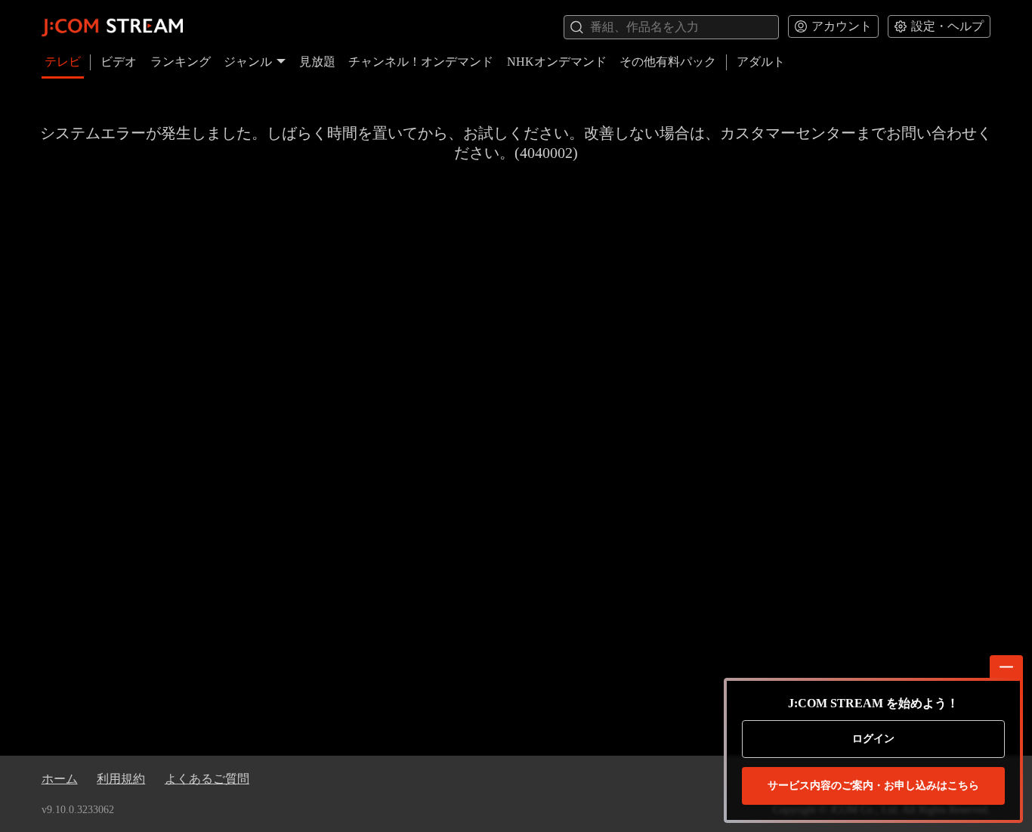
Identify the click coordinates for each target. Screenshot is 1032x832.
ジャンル (248, 61)
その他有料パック (668, 61)
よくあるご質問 (207, 778)
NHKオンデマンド (557, 61)
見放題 (317, 61)
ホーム (60, 778)
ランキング (180, 61)
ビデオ (118, 61)
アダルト (761, 61)
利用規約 (121, 778)
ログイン (873, 738)
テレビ (63, 61)
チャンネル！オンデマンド (420, 61)
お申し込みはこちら (873, 785)
